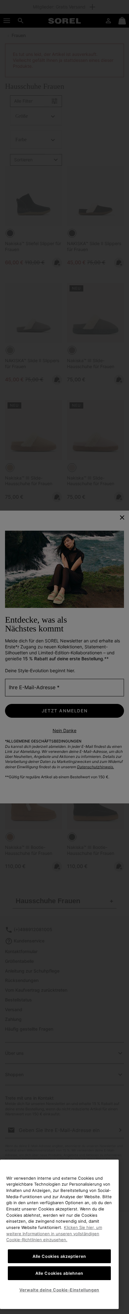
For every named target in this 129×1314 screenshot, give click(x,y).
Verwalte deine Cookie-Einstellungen (59, 1289)
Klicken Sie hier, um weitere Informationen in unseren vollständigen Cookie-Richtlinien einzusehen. (54, 1233)
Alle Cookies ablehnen (59, 1273)
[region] (59, 1234)
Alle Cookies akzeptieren (59, 1256)
